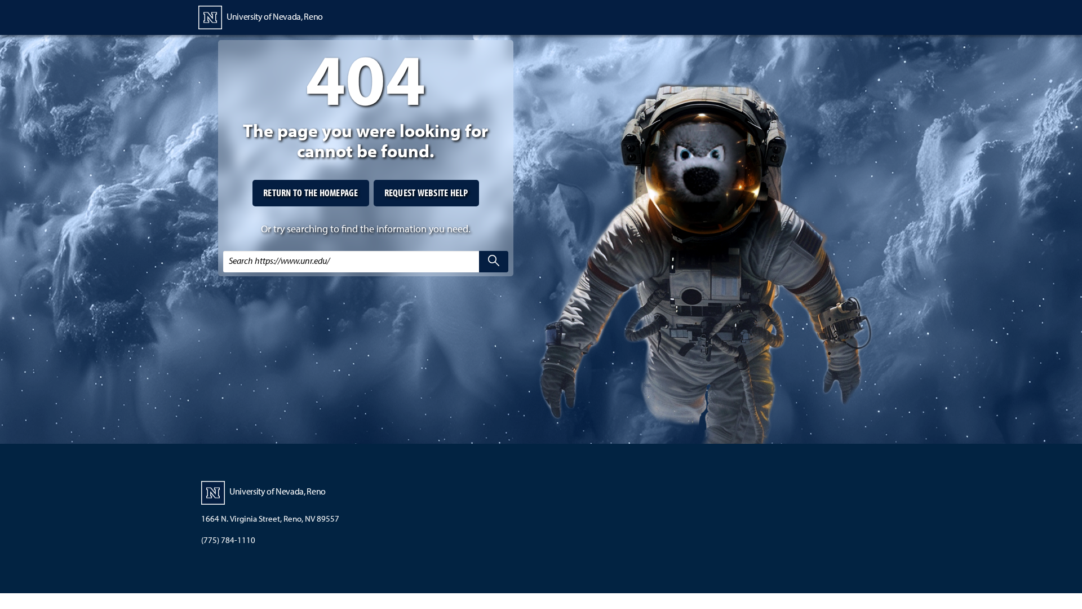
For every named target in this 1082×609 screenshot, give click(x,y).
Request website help (426, 192)
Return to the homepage (310, 192)
